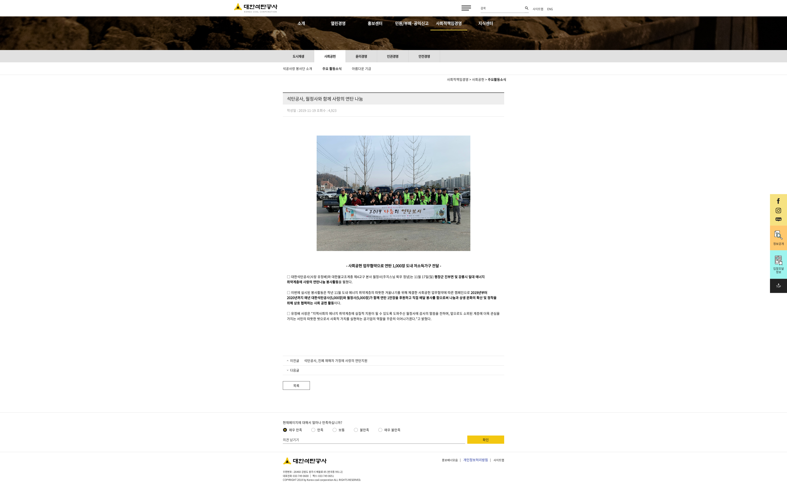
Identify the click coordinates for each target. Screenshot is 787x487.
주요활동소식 (497, 79)
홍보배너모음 (450, 460)
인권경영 (392, 56)
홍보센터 (375, 23)
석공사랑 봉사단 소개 (297, 68)
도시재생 (298, 56)
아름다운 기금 (361, 68)
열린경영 (338, 23)
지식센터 (485, 23)
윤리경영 (361, 56)
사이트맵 (538, 9)
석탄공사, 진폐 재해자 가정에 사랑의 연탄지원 (335, 360)
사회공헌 (330, 56)
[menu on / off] (465, 8)
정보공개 (778, 243)
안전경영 (424, 56)
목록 (296, 385)
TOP (778, 286)
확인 (486, 439)
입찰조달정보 (778, 270)
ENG (550, 9)
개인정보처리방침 (475, 459)
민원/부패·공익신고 (412, 23)
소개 (301, 23)
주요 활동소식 (332, 68)
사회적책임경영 (449, 23)
